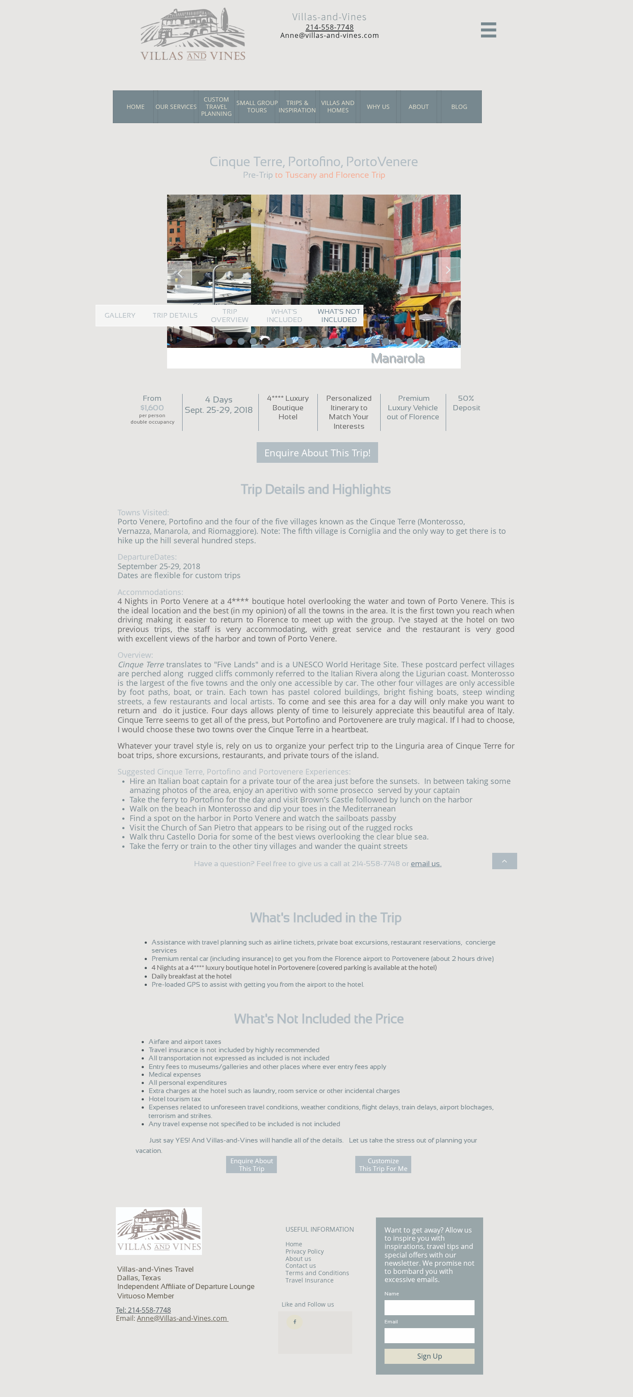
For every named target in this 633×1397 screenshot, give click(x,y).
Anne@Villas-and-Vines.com (183, 1318)
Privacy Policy (304, 1251)
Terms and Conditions (317, 1273)
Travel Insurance (309, 1280)
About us (298, 1259)
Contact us (300, 1265)
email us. (426, 863)
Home (293, 1244)
